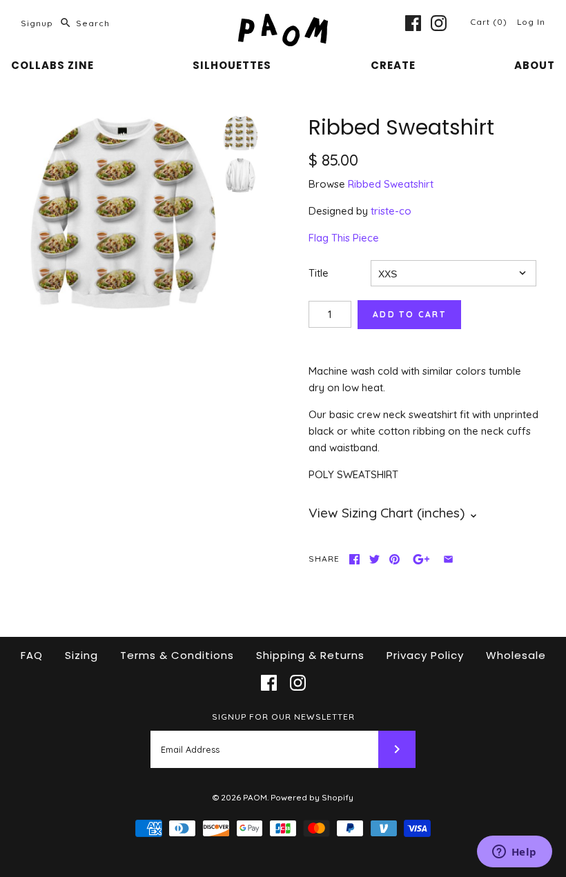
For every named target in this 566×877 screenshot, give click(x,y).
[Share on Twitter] (374, 559)
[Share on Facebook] (354, 559)
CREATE (393, 65)
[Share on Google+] (421, 559)
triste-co (391, 210)
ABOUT (534, 65)
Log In (531, 22)
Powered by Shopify (312, 797)
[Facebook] (413, 23)
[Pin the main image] (394, 559)
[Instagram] (439, 23)
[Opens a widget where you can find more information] (514, 853)
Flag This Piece (344, 237)
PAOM (255, 797)
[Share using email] (448, 559)
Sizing (81, 655)
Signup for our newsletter (283, 716)
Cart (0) (490, 22)
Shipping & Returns (310, 655)
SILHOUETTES (232, 65)
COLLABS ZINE (52, 65)
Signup (37, 23)
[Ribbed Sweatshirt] (122, 214)
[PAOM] (283, 21)
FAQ (32, 655)
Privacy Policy (425, 655)
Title (319, 272)
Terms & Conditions (177, 655)
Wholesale (516, 655)
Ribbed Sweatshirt (390, 183)
